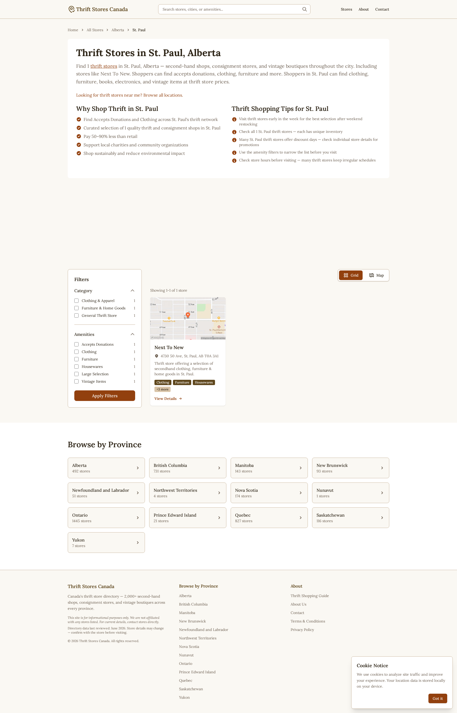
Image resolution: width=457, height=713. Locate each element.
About (364, 9)
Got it (438, 698)
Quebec (185, 680)
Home (73, 30)
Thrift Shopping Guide (310, 595)
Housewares (204, 382)
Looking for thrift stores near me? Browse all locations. (129, 95)
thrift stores (103, 66)
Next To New (169, 347)
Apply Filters (105, 395)
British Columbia (193, 604)
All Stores (95, 30)
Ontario (185, 663)
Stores (346, 9)
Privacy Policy (302, 629)
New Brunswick (192, 621)
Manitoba (187, 612)
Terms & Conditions (308, 621)
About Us (298, 604)
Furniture (182, 382)
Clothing (163, 382)
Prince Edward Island (197, 672)
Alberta (118, 30)
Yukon (184, 697)
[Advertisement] (228, 228)
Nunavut (186, 655)
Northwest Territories (197, 638)
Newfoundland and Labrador (203, 629)
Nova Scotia (189, 646)
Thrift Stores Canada (102, 9)
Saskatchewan (191, 689)
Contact (382, 9)
